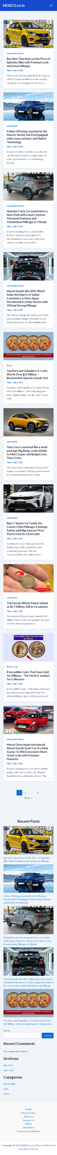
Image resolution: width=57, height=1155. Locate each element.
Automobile (12, 53)
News (21, 53)
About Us (28, 1116)
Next (28, 797)
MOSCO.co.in (14, 5)
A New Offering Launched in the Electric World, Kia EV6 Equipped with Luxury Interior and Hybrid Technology (27, 899)
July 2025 (8, 1065)
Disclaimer (28, 1127)
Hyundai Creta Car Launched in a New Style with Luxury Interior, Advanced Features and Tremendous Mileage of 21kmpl (27, 941)
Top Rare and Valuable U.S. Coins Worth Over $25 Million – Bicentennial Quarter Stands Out (27, 374)
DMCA (28, 1123)
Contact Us (28, 1120)
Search (6, 1030)
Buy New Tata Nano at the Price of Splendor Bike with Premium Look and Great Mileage (28, 62)
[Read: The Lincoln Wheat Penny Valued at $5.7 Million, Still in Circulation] (28, 578)
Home (28, 1109)
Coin (9, 597)
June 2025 (8, 1070)
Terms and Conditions (28, 1131)
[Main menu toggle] (51, 5)
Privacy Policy (28, 1113)
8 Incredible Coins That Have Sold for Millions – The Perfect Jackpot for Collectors (28, 675)
